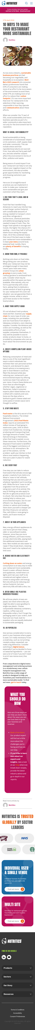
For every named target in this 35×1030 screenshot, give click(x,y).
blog (17, 765)
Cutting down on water (12, 563)
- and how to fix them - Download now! (17, 11)
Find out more (13, 889)
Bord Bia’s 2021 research (15, 81)
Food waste (7, 413)
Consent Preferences (17, 1016)
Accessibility (17, 1013)
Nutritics (12, 40)
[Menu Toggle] (31, 3)
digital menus (18, 647)
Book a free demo (17, 732)
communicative (12, 108)
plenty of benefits (13, 246)
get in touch (16, 682)
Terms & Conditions (17, 1010)
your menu (13, 242)
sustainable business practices (17, 74)
